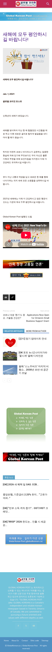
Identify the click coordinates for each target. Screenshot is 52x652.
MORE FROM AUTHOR (36, 331)
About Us (15, 640)
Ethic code (35, 640)
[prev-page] (4, 380)
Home (6, 640)
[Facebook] (18, 626)
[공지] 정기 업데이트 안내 (33, 338)
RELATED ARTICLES (14, 331)
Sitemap (45, 640)
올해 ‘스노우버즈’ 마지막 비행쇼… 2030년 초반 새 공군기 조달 (34, 369)
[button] (5, 4)
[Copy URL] (12, 297)
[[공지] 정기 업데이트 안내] (10, 342)
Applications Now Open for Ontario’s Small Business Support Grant (37, 318)
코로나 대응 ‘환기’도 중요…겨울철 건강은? (14, 316)
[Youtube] (34, 626)
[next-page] (9, 380)
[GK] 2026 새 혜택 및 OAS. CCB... (21, 484)
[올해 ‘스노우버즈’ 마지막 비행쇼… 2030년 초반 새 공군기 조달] (10, 370)
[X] (26, 626)
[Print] (6, 297)
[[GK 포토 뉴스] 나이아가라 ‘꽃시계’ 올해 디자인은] (10, 356)
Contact (25, 640)
